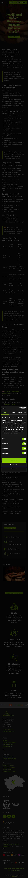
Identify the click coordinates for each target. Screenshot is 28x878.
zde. (18, 433)
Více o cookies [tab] (22, 412)
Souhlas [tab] (4, 412)
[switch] (24, 443)
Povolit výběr (14, 464)
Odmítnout (14, 469)
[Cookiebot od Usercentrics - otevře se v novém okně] (19, 408)
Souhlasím (14, 460)
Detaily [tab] (13, 412)
